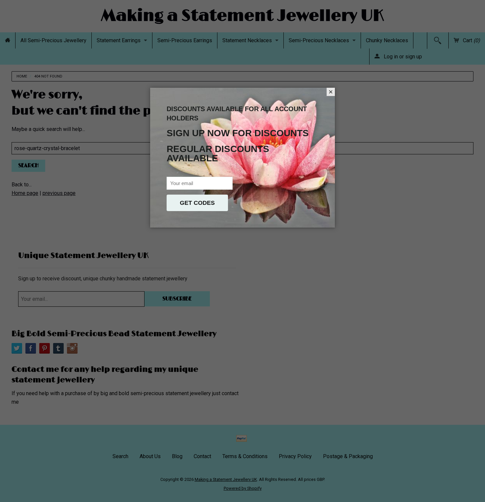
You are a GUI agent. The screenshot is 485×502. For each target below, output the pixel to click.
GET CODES (197, 203)
